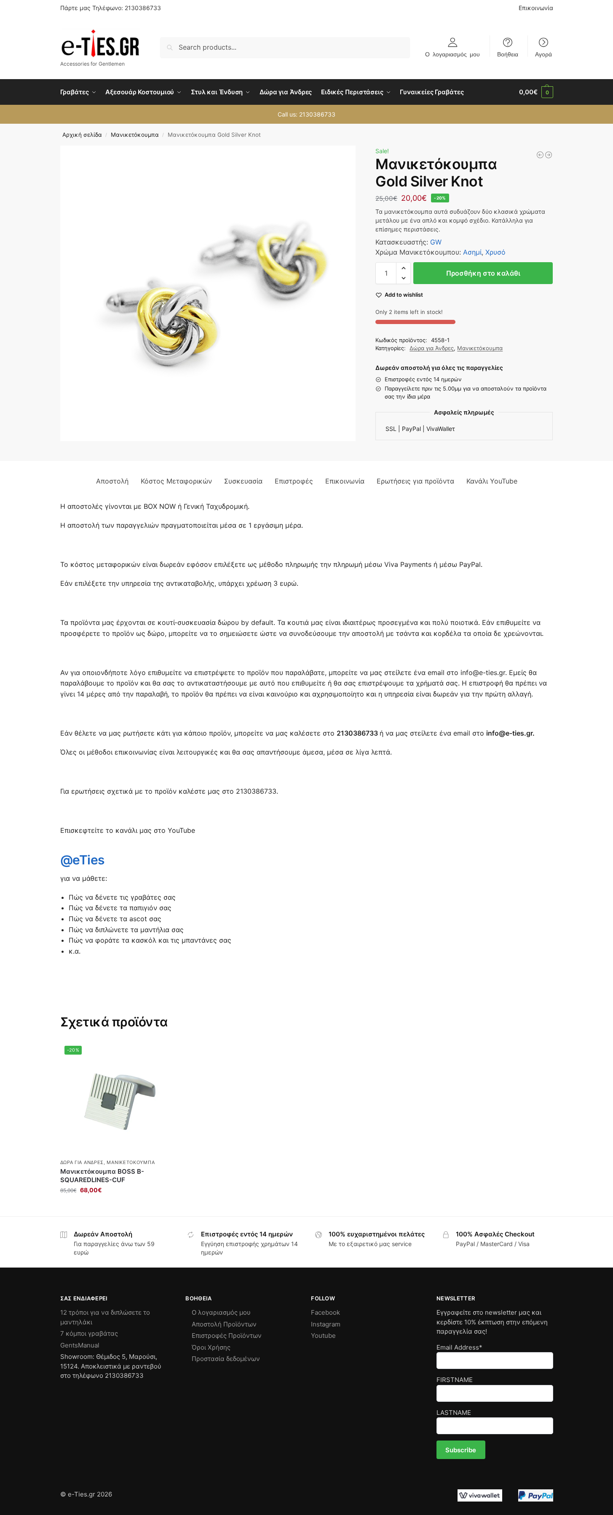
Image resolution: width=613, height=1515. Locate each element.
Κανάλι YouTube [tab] (491, 481)
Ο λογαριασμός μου (452, 54)
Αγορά (543, 54)
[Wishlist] (161, 1054)
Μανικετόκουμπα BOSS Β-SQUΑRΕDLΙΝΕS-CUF (102, 1175)
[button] (536, 92)
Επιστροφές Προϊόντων (227, 1336)
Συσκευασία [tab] (243, 481)
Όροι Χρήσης (211, 1347)
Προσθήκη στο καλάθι (483, 273)
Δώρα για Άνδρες (432, 348)
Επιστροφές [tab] (294, 481)
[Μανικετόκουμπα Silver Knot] (548, 155)
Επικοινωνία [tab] (344, 481)
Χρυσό (495, 252)
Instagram (325, 1324)
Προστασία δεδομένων (226, 1359)
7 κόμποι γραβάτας (89, 1333)
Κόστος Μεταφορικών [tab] (176, 481)
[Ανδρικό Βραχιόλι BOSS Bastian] (540, 155)
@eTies (82, 859)
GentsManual (79, 1345)
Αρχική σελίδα (82, 134)
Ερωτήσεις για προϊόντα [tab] (415, 481)
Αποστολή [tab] (112, 481)
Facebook (325, 1312)
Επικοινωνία (536, 7)
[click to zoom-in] (208, 293)
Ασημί (472, 252)
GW (436, 242)
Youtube (323, 1336)
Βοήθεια (507, 54)
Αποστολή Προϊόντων (224, 1324)
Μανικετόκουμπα (135, 134)
